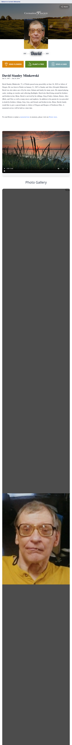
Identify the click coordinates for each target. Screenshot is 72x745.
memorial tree (25, 117)
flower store (53, 117)
